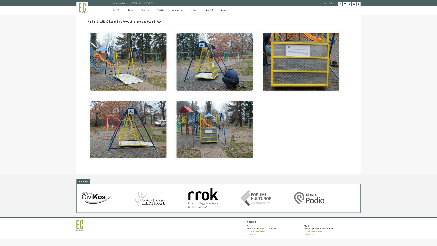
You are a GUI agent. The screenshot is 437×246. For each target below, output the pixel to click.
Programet (145, 10)
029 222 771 (252, 235)
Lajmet (131, 10)
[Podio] (309, 198)
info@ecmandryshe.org (121, 3)
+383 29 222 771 (148, 3)
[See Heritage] (150, 198)
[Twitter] (345, 4)
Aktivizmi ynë (177, 10)
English (331, 3)
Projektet (160, 10)
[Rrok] (203, 198)
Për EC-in (117, 10)
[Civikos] (97, 198)
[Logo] (82, 8)
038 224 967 (309, 235)
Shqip (325, 3)
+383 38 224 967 (136, 3)
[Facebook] (340, 4)
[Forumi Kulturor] (256, 198)
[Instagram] (349, 4)
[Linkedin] (359, 4)
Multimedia (194, 10)
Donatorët (209, 10)
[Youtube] (354, 4)
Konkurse (224, 10)
